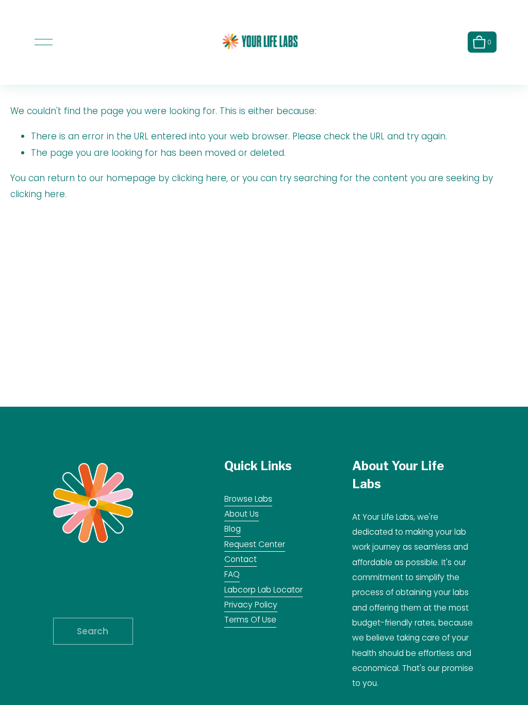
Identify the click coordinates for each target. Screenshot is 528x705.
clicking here (199, 178)
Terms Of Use (250, 619)
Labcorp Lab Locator (263, 589)
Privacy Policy (250, 604)
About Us (241, 513)
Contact (240, 559)
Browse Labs (248, 498)
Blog (232, 528)
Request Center (254, 544)
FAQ (232, 574)
